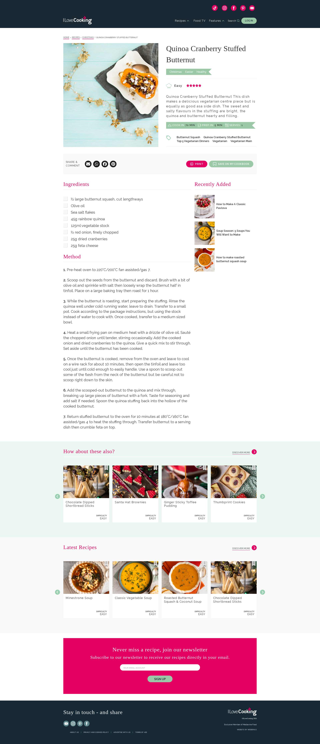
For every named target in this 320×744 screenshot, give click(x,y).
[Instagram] (224, 8)
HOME (66, 37)
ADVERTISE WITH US (122, 732)
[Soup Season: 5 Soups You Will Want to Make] (204, 233)
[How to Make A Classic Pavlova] (204, 206)
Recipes (180, 20)
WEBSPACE (252, 730)
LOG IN (249, 20)
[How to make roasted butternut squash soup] (204, 260)
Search (232, 20)
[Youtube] (66, 724)
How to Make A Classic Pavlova (231, 206)
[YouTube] (252, 8)
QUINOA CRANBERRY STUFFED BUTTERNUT (117, 37)
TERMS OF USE (141, 732)
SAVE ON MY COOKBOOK (233, 164)
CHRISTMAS (88, 37)
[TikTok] (215, 8)
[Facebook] (233, 8)
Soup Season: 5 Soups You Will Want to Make (233, 232)
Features (215, 20)
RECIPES (76, 37)
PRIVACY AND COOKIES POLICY (96, 732)
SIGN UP (160, 679)
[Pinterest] (243, 8)
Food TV (200, 20)
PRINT (199, 164)
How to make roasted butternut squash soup (231, 259)
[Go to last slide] (57, 496)
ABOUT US (74, 732)
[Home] (77, 21)
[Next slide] (262, 496)
